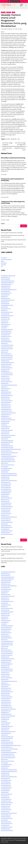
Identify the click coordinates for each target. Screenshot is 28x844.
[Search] (25, 5)
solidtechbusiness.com (7, 445)
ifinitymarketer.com (6, 503)
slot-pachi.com (5, 338)
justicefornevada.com (6, 367)
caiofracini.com (5, 376)
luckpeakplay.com (5, 511)
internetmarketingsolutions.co (9, 385)
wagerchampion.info (6, 411)
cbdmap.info (4, 296)
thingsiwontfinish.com (7, 534)
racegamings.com (5, 520)
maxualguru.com (5, 334)
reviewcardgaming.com (7, 447)
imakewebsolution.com (7, 305)
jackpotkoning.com (6, 504)
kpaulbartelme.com (6, 454)
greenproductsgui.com (7, 346)
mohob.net (4, 327)
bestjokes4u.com (5, 317)
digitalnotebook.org (6, 333)
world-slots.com (5, 303)
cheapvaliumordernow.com (8, 461)
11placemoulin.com (6, 324)
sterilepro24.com (5, 444)
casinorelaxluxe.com (6, 490)
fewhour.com (4, 352)
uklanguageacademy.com (7, 281)
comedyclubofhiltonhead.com (9, 456)
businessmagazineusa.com (8, 435)
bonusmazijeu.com (6, 484)
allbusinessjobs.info (6, 284)
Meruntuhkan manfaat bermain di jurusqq (13, 158)
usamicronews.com (6, 513)
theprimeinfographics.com (8, 459)
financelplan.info (5, 291)
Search (3, 223)
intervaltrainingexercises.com (9, 473)
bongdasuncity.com (6, 336)
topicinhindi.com (5, 279)
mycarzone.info (5, 428)
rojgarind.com (4, 350)
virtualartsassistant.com (7, 458)
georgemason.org (5, 277)
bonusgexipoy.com (6, 489)
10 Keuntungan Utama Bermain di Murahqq (11, 232)
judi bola (7, 139)
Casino (3, 12)
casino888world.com (6, 468)
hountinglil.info (5, 313)
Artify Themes (4, 842)
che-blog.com (4, 307)
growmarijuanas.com (6, 359)
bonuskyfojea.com (6, 485)
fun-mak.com (4, 466)
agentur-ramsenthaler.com (8, 419)
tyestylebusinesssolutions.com (9, 475)
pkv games (14, 139)
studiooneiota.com (6, 402)
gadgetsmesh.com (6, 366)
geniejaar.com (4, 320)
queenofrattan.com (6, 393)
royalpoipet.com (5, 477)
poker (2, 261)
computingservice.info (7, 374)
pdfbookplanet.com (6, 392)
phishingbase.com (6, 518)
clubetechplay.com (6, 492)
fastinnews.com (5, 499)
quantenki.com (5, 433)
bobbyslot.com (5, 322)
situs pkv (3, 264)
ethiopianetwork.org (6, 364)
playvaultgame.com (6, 525)
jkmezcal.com (4, 471)
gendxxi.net (4, 425)
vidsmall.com (4, 438)
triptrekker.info (5, 423)
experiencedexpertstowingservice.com (11, 449)
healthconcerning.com (7, 348)
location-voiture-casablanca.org (9, 452)
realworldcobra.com (6, 405)
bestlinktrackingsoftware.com (9, 480)
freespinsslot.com (5, 340)
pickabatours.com (5, 287)
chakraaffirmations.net (7, 315)
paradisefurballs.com (6, 341)
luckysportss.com (5, 510)
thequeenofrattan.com (7, 395)
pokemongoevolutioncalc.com (9, 517)
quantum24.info (5, 431)
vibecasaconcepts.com (7, 430)
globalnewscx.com (6, 388)
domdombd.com (5, 494)
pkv (2, 266)
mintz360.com (5, 326)
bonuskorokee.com (6, 487)
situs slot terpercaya (6, 259)
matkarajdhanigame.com (7, 300)
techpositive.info (5, 378)
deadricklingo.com (6, 414)
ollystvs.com (4, 386)
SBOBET (8, 12)
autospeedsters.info (6, 409)
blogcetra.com (4, 383)
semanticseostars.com (7, 355)
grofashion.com (5, 515)
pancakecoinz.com (6, 308)
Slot (13, 12)
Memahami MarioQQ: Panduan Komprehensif (12, 244)
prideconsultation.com (7, 312)
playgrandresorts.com (6, 527)
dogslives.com (4, 390)
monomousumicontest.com (8, 412)
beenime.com (4, 463)
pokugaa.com (4, 523)
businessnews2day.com (7, 440)
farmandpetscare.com (6, 372)
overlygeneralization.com (7, 362)
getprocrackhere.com (6, 497)
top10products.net (5, 286)
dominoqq (3, 263)
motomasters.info (5, 426)
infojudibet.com (5, 294)
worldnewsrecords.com (7, 442)
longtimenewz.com (6, 508)
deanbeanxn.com (5, 298)
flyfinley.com (4, 310)
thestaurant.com (5, 478)
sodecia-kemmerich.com (7, 464)
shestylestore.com (5, 532)
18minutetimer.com (6, 353)
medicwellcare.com (6, 437)
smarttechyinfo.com (6, 331)
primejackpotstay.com (7, 522)
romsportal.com (5, 529)
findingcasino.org (5, 404)
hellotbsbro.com (5, 371)
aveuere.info (4, 343)
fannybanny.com (5, 501)
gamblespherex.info (6, 418)
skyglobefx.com (5, 416)
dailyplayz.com (5, 496)
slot (19, 139)
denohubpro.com (5, 397)
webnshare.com (5, 360)
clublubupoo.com (5, 482)
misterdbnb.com (5, 470)
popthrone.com (5, 301)
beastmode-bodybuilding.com (9, 289)
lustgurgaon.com (5, 319)
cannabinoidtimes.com (7, 345)
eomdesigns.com (5, 421)
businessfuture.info (6, 293)
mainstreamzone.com (7, 357)
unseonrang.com (5, 379)
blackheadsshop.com (6, 451)
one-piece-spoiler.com (7, 400)
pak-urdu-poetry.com (6, 381)
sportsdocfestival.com (6, 530)
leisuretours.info (5, 369)
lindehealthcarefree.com (7, 282)
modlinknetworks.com (7, 506)
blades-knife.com (5, 399)
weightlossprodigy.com (7, 329)
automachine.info (5, 407)
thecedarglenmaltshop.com (8, 275)
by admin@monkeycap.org (6, 29)
